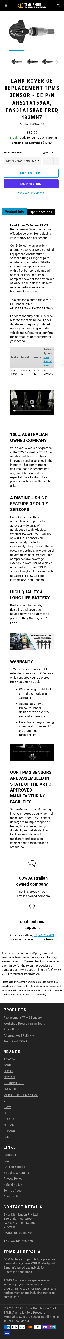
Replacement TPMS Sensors (23, 1017)
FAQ (6, 1160)
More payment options (31, 192)
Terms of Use (13, 1190)
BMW (7, 1107)
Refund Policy (13, 1184)
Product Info (14, 211)
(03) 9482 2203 (43, 935)
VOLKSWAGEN (14, 1083)
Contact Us (11, 1196)
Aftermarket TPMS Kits (19, 1035)
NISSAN (9, 1125)
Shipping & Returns (16, 1172)
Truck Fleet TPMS (15, 1041)
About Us (10, 1155)
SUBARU (9, 1131)
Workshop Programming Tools (24, 1023)
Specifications (41, 212)
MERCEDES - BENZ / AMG (21, 1095)
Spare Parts (11, 1029)
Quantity (48, 153)
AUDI (7, 1101)
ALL (6, 1137)
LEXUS (8, 1071)
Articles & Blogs (14, 1167)
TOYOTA (9, 1059)
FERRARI (9, 1077)
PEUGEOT (10, 1119)
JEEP (7, 1113)
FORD (7, 1065)
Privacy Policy (13, 1178)
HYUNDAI (10, 1089)
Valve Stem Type (13, 153)
